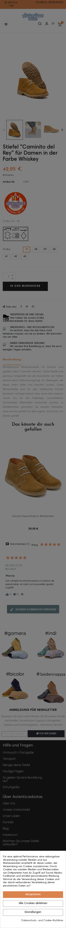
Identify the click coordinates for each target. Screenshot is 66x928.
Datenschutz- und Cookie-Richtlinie (42, 920)
